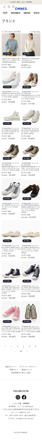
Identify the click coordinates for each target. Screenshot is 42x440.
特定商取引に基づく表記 (21, 373)
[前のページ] (5, 346)
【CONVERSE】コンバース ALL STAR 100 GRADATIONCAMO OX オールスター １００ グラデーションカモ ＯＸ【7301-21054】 (30, 166)
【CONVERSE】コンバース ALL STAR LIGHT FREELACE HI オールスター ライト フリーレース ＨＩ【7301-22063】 (30, 288)
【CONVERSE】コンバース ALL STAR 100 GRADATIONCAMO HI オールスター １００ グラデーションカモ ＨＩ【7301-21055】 (11, 166)
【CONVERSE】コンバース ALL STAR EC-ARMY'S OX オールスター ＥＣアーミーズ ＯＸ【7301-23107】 (11, 248)
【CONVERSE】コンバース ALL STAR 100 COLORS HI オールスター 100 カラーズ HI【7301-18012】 (10, 130)
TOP (5, 13)
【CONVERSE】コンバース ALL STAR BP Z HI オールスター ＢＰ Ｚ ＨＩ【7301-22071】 (11, 206)
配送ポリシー (27, 370)
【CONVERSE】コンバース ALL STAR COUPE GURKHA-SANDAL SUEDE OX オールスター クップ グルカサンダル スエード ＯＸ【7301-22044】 (30, 208)
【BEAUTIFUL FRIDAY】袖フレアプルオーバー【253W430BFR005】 (30, 60)
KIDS (36, 13)
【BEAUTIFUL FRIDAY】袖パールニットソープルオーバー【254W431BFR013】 (11, 60)
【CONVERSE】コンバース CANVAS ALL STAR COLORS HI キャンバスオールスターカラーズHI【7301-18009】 (11, 94)
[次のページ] (27, 351)
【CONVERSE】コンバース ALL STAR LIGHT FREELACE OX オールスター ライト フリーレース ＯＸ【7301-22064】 (11, 328)
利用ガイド (14, 370)
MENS (27, 13)
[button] (4, 6)
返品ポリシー (10, 367)
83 (21, 351)
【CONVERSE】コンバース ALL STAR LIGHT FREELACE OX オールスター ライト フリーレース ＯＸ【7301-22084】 (30, 328)
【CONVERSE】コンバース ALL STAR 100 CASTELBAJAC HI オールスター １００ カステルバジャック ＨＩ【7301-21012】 (30, 95)
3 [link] (23, 346)
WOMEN (15, 13)
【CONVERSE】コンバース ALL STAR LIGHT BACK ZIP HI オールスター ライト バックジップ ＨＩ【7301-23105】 (11, 289)
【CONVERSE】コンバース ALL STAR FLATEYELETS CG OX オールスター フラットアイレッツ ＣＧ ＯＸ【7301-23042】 (30, 249)
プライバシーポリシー (28, 367)
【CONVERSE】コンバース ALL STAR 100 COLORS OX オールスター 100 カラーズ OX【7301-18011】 (30, 130)
